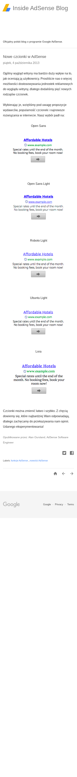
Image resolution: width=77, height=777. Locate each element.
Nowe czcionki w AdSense (24, 57)
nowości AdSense (39, 460)
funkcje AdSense (20, 460)
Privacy (59, 504)
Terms (70, 504)
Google (47, 504)
